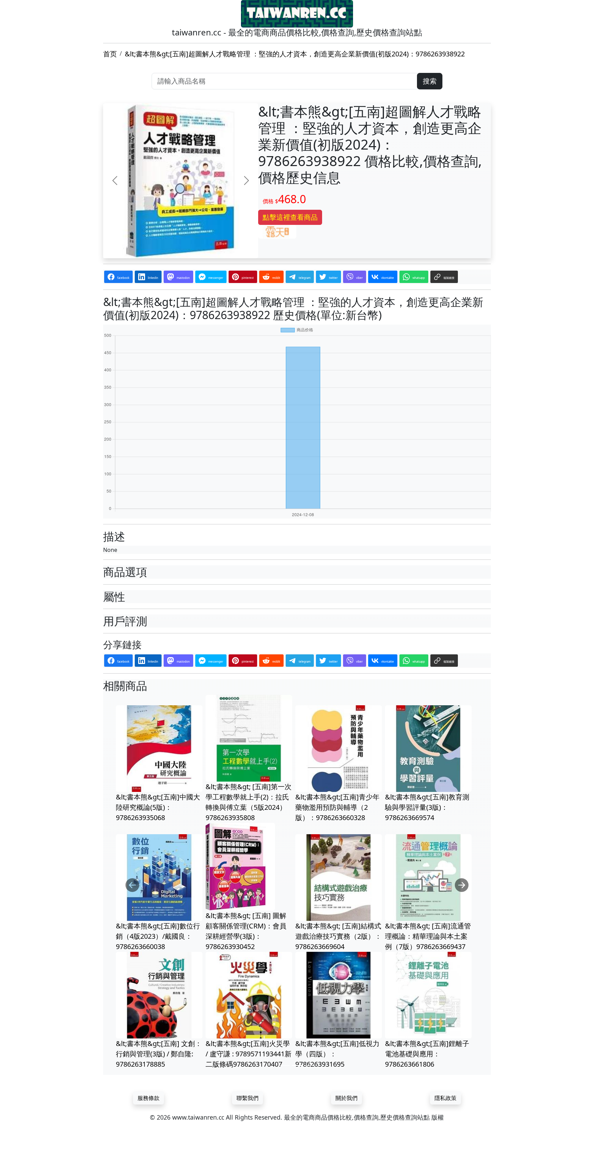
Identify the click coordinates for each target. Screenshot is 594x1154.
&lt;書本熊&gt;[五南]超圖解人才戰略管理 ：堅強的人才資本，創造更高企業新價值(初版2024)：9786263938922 (295, 53)
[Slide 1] (284, 1066)
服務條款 (149, 1099)
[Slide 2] (297, 1066)
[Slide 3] (309, 1066)
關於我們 (347, 1099)
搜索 (430, 81)
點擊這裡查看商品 (290, 217)
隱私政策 (445, 1099)
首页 (110, 53)
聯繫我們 (247, 1099)
